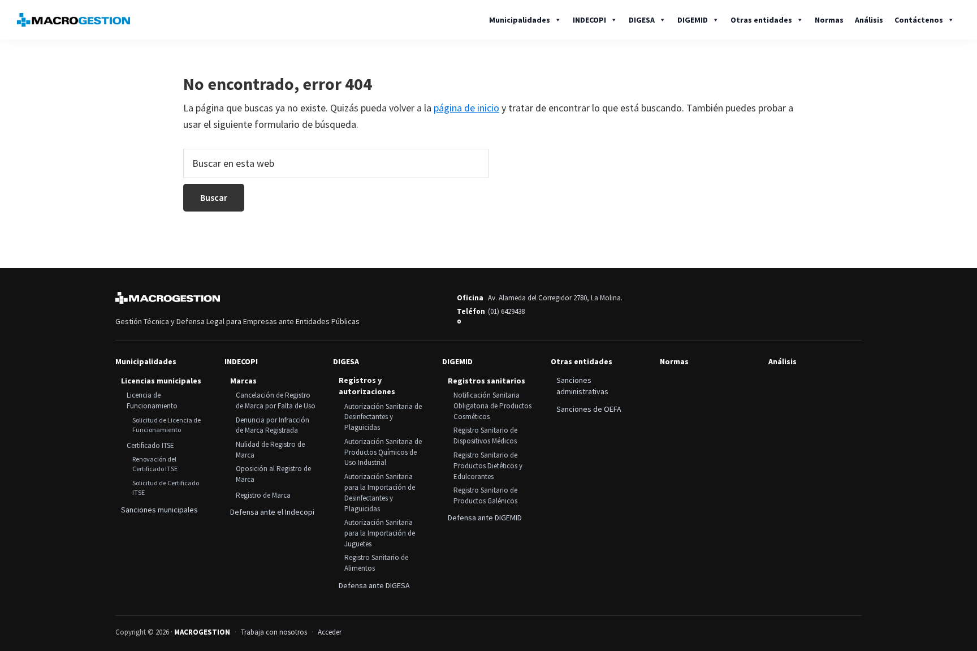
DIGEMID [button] (692, 20)
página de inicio (466, 107)
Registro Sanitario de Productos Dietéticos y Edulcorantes (487, 465)
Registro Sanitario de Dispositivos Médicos (485, 435)
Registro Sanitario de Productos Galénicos (485, 495)
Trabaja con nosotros (274, 632)
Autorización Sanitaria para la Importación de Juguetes (379, 533)
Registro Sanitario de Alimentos (376, 563)
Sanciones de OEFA (588, 409)
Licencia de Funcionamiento (152, 400)
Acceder (329, 632)
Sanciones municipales (159, 510)
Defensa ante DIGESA (374, 585)
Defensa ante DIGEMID (485, 517)
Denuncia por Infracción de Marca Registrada (272, 425)
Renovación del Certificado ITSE (155, 464)
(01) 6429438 (506, 311)
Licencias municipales (161, 381)
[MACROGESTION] (167, 298)
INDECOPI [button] (589, 20)
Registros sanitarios (486, 381)
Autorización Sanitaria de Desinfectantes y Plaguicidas (383, 417)
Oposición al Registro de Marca (273, 474)
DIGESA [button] (642, 20)
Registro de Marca (263, 495)
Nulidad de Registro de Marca (270, 449)
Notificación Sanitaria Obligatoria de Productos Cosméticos (492, 405)
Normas (829, 20)
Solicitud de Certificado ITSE (165, 487)
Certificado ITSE (150, 445)
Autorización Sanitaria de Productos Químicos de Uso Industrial (383, 452)
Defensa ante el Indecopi (272, 512)
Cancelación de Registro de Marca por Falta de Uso (275, 400)
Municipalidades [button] (519, 20)
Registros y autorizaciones (367, 385)
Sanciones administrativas (582, 385)
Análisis (869, 20)
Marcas (243, 381)
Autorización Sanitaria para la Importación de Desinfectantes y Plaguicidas (379, 493)
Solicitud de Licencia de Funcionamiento (166, 425)
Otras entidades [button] (761, 20)
